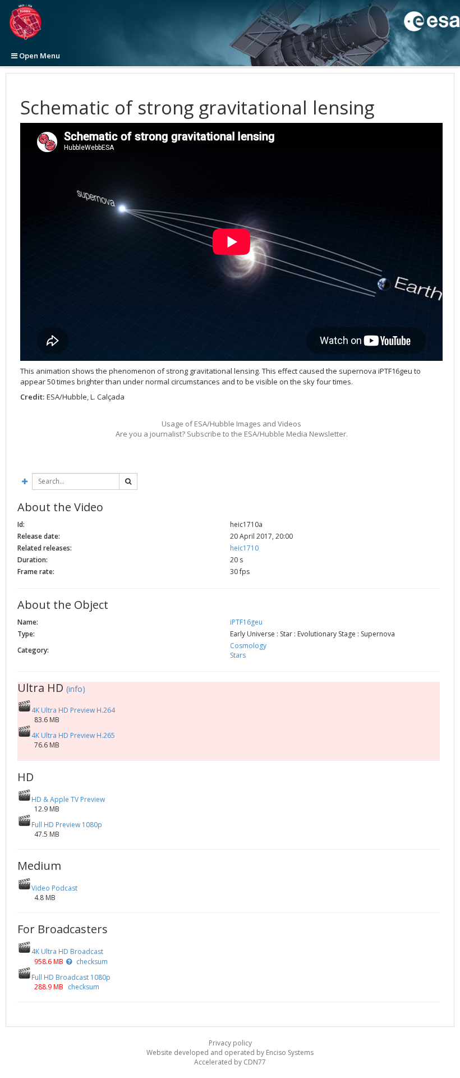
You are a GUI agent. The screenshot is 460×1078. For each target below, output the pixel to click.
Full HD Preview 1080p (66, 824)
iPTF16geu (246, 622)
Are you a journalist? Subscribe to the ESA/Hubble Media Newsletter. (232, 434)
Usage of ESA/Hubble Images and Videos (231, 424)
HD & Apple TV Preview (68, 799)
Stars (238, 655)
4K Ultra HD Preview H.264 (73, 710)
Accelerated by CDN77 (230, 1062)
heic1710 (244, 548)
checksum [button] (91, 961)
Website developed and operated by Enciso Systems (230, 1052)
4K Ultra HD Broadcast (67, 951)
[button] (69, 961)
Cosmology (248, 645)
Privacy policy (230, 1043)
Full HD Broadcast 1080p (71, 977)
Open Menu (38, 56)
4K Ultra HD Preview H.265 (73, 735)
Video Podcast (54, 888)
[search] (128, 481)
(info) (75, 689)
